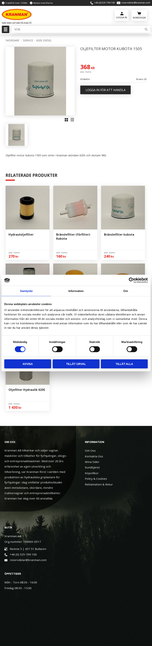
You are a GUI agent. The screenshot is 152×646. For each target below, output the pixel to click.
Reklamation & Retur (99, 484)
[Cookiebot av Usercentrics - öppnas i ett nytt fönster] (131, 280)
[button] (5, 30)
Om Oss (90, 450)
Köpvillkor (92, 473)
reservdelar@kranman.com (135, 2)
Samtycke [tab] (26, 291)
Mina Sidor (92, 462)
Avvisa (28, 363)
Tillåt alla (124, 363)
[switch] (57, 349)
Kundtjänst (92, 467)
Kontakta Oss (94, 456)
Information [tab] (76, 291)
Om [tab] (125, 291)
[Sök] (146, 29)
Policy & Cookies (96, 478)
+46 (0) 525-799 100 (104, 2)
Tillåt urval (76, 363)
